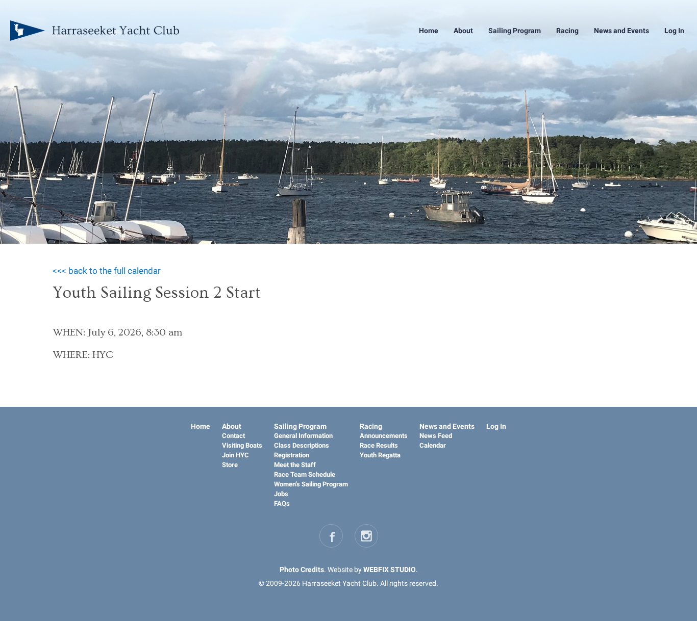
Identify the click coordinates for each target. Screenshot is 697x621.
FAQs (282, 503)
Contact (233, 435)
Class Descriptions (301, 445)
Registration (291, 455)
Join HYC (235, 455)
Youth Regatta (380, 455)
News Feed (435, 435)
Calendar (432, 445)
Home (428, 31)
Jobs (281, 494)
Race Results (379, 445)
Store (230, 465)
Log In (674, 31)
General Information (303, 435)
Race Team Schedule (304, 474)
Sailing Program (514, 31)
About (463, 31)
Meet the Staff (295, 465)
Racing (567, 31)
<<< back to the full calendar (107, 271)
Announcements (384, 435)
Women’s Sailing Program (311, 484)
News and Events (621, 31)
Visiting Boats (242, 445)
